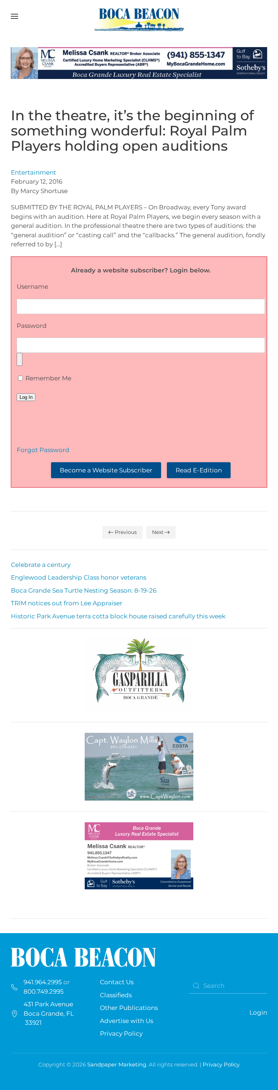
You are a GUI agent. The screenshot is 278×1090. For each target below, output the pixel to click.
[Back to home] (139, 16)
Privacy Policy (121, 1033)
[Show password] (19, 359)
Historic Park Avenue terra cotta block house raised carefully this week (118, 616)
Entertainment (33, 172)
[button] (14, 16)
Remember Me (47, 378)
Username (32, 286)
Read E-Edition (199, 470)
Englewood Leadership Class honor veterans (78, 577)
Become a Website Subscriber (106, 470)
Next (158, 532)
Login (258, 1012)
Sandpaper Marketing (116, 1064)
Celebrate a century (41, 564)
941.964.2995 (43, 982)
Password (32, 325)
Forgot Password (43, 450)
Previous (126, 532)
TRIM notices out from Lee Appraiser (66, 603)
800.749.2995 (44, 991)
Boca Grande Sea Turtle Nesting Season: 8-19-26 (83, 590)
